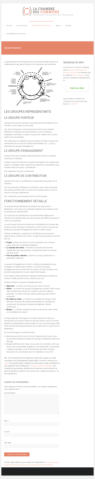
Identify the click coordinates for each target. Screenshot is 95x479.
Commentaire (10, 393)
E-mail (7, 432)
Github (6, 363)
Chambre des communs (41, 25)
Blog (57, 25)
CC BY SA (73, 104)
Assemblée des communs (16, 34)
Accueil (9, 25)
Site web (7, 443)
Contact (68, 25)
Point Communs (78, 75)
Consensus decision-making (40, 366)
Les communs (21, 25)
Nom (6, 421)
